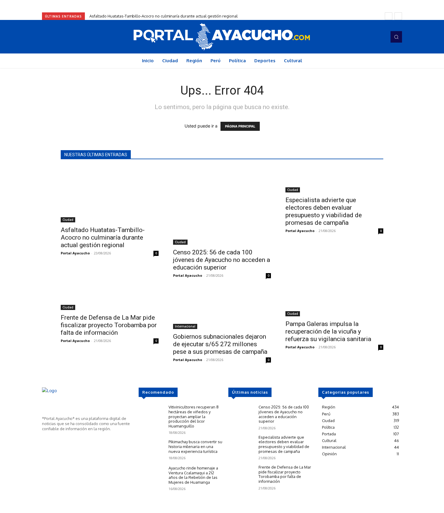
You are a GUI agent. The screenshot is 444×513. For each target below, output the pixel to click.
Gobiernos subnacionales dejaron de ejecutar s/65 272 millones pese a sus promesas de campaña (220, 344)
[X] (63, 440)
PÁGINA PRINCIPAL (240, 126)
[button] (396, 37)
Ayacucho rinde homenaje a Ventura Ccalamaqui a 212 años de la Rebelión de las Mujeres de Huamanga (193, 475)
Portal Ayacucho (75, 253)
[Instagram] (363, 37)
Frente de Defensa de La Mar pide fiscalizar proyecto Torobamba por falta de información (109, 325)
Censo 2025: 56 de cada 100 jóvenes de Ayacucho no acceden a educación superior (221, 260)
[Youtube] (380, 37)
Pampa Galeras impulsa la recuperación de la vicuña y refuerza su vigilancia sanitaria (328, 331)
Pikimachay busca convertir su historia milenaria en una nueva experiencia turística (195, 446)
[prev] (388, 16)
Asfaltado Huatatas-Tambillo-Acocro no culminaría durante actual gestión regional (163, 16)
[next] (398, 16)
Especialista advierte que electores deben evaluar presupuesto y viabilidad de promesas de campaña (323, 211)
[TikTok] (372, 37)
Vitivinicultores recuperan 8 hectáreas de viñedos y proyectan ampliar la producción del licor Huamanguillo (194, 416)
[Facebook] (355, 37)
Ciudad (68, 220)
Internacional (185, 326)
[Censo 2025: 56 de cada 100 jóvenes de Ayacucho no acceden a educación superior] (222, 206)
